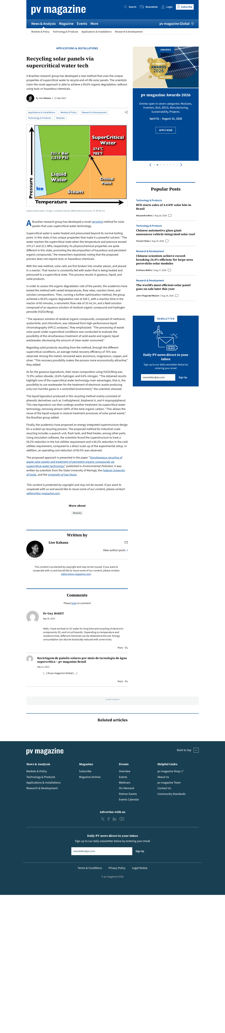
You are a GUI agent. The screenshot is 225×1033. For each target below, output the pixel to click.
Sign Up (183, 377)
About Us (163, 777)
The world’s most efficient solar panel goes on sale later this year (163, 287)
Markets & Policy (40, 31)
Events (82, 23)
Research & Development (129, 31)
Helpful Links (167, 764)
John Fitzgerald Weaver (147, 295)
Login (169, 7)
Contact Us (164, 788)
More (94, 23)
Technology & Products (65, 31)
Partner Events (128, 794)
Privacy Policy (117, 868)
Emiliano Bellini (144, 270)
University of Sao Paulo (62, 475)
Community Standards (171, 794)
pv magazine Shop (168, 771)
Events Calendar (129, 799)
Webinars (124, 783)
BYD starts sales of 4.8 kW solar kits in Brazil (163, 207)
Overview (124, 771)
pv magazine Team (169, 783)
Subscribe (85, 771)
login (74, 603)
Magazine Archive (89, 777)
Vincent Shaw (143, 241)
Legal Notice (139, 868)
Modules (60, 118)
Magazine (66, 23)
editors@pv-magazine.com (43, 493)
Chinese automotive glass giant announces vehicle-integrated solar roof (165, 232)
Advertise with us (112, 812)
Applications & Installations (97, 31)
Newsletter (151, 7)
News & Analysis (43, 23)
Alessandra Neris (144, 215)
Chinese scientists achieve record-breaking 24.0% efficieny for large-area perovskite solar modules (164, 259)
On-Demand (126, 788)
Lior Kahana (45, 98)
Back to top (184, 750)
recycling (97, 222)
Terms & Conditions (90, 868)
